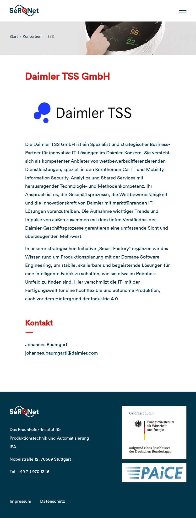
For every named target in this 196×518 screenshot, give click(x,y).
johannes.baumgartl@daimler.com (61, 353)
